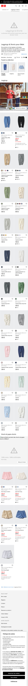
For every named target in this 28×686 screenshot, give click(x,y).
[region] (14, 659)
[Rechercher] (26, 6)
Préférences (14, 681)
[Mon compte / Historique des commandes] (19, 6)
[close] (1, 2)
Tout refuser (14, 677)
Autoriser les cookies (14, 673)
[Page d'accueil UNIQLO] (3, 6)
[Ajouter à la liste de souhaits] (12, 133)
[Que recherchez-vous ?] (16, 6)
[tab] (5, 9)
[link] (15, 2)
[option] (5, 69)
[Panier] (22, 6)
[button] (14, 97)
